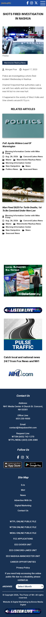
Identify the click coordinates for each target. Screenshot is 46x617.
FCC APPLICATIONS (23, 538)
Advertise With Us (23, 500)
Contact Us (23, 510)
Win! (23, 490)
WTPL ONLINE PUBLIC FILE (23, 521)
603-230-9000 (23, 418)
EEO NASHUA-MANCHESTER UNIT (23, 556)
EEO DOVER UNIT (23, 544)
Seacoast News (30, 169)
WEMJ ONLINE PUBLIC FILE (23, 533)
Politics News (12, 169)
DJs (23, 485)
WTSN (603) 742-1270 (23, 436)
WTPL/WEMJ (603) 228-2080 (23, 440)
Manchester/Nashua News (15, 63)
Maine (8, 160)
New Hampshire (13, 166)
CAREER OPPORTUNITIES (23, 562)
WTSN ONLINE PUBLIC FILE (23, 527)
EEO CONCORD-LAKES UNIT (23, 550)
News (28, 166)
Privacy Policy (23, 567)
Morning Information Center (18, 163)
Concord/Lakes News (33, 157)
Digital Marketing (23, 505)
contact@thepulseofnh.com (23, 427)
